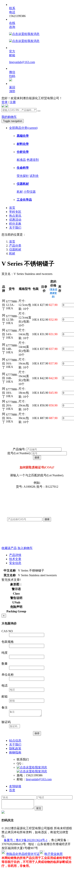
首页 (12, 207)
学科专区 (15, 211)
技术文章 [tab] (15, 559)
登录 (5, 102)
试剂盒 (34, 175)
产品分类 (15, 245)
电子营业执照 (53, 854)
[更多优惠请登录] (53, 293)
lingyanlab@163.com (22, 62)
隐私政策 (15, 748)
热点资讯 (15, 215)
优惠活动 (15, 219)
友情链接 (15, 786)
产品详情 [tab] (15, 555)
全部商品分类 (23, 127)
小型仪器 (30, 191)
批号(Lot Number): (19, 453)
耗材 (20, 191)
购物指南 (15, 752)
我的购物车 (9, 116)
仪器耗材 (15, 249)
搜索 (37, 457)
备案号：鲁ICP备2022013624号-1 (25, 840)
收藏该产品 (9, 548)
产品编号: (19, 449)
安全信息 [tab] (15, 563)
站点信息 (15, 740)
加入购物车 (25, 548)
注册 (13, 102)
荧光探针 (23, 175)
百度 (12, 790)
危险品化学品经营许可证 (23, 854)
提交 (38, 808)
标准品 (21, 159)
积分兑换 (15, 223)
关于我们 (15, 227)
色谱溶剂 (33, 159)
